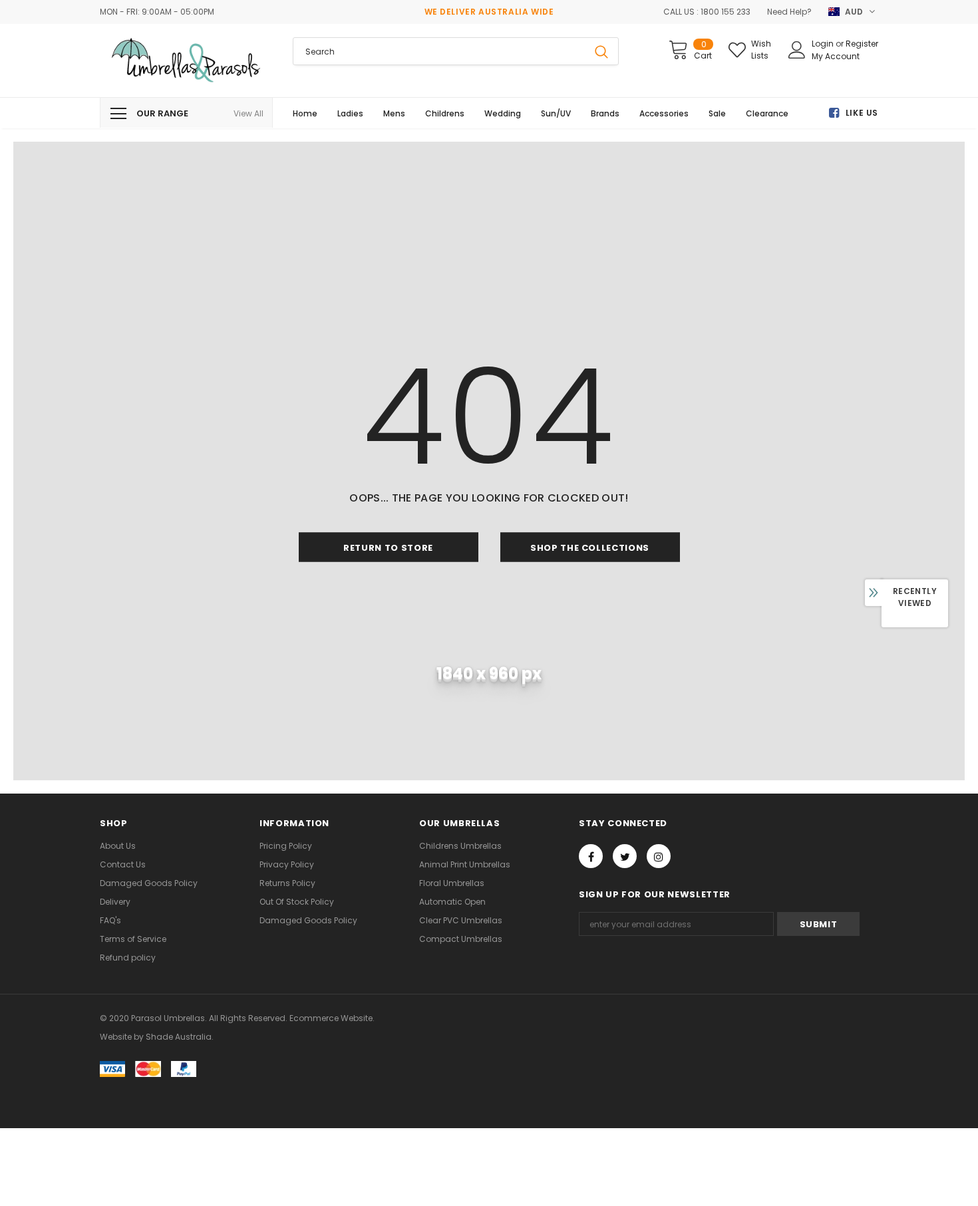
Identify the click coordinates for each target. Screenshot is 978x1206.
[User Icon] (797, 50)
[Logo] (186, 60)
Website (116, 1036)
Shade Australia (179, 1036)
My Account (836, 56)
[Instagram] (659, 856)
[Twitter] (625, 856)
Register (862, 43)
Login (824, 43)
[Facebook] (591, 856)
